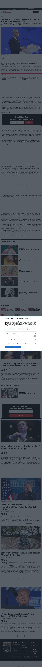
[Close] (40, 319)
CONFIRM (13, 347)
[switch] (34, 336)
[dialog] (21, 333)
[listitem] (21, 333)
